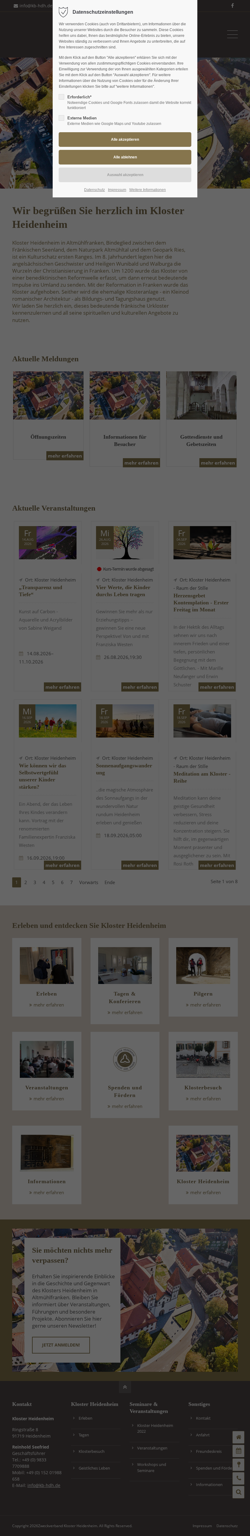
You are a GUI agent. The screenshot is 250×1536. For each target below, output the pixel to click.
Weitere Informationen (147, 190)
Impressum (117, 190)
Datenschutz (94, 190)
